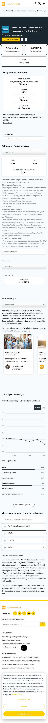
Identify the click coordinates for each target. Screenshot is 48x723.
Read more (7, 123)
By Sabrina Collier (18, 366)
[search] (35, 3)
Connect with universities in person (16, 644)
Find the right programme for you (15, 636)
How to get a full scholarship (12, 353)
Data (43, 407)
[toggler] (44, 2)
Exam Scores (9, 152)
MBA (11, 547)
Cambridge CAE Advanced (24, 169)
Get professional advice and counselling (18, 668)
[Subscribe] (42, 624)
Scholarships (9, 305)
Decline (24, 707)
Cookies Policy (16, 694)
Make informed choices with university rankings (21, 661)
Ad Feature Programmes (19, 526)
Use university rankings (11, 640)
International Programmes (16, 139)
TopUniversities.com (10, 560)
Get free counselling (10, 647)
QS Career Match (9, 586)
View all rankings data (22, 505)
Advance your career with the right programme (21, 657)
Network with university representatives (18, 664)
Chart (37, 407)
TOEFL (35, 160)
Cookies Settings (24, 699)
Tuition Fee (8, 267)
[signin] (40, 2)
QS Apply (29, 576)
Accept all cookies (24, 714)
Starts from (24, 280)
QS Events (17, 576)
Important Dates (10, 252)
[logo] (11, 3)
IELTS (13, 160)
